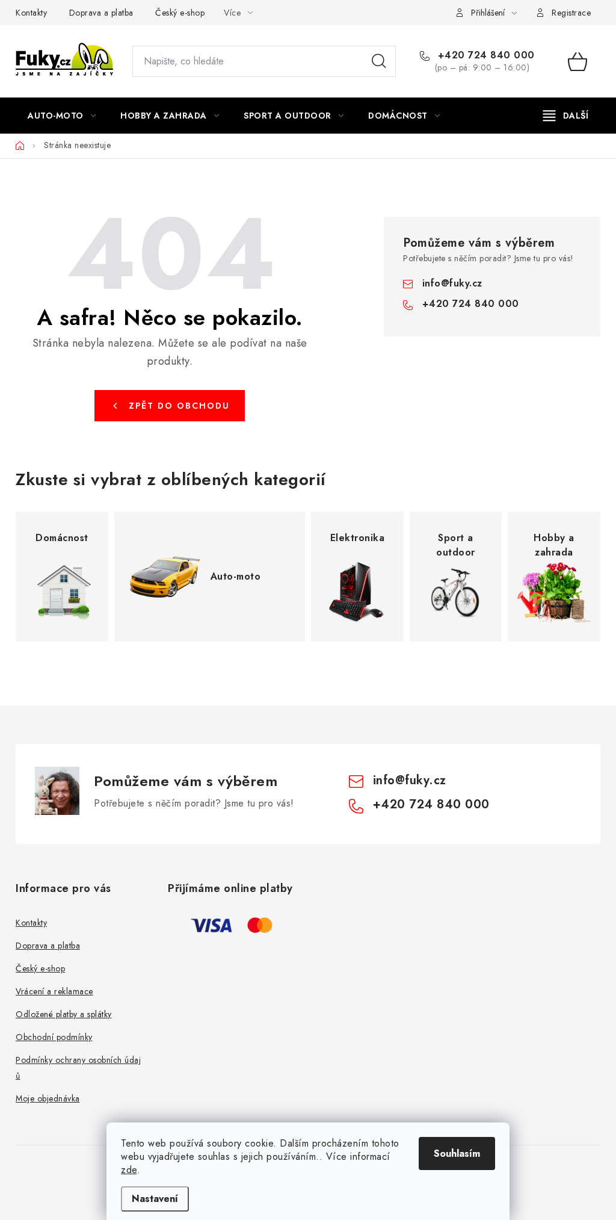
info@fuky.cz (452, 283)
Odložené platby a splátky (64, 1014)
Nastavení (155, 1199)
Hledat (379, 61)
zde (129, 1170)
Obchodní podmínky (54, 1037)
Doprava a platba (101, 13)
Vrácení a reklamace (54, 991)
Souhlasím (457, 1153)
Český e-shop (180, 13)
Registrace (571, 13)
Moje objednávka (48, 1098)
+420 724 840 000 (484, 55)
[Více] (565, 116)
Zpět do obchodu (179, 406)
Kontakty (31, 13)
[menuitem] (62, 116)
